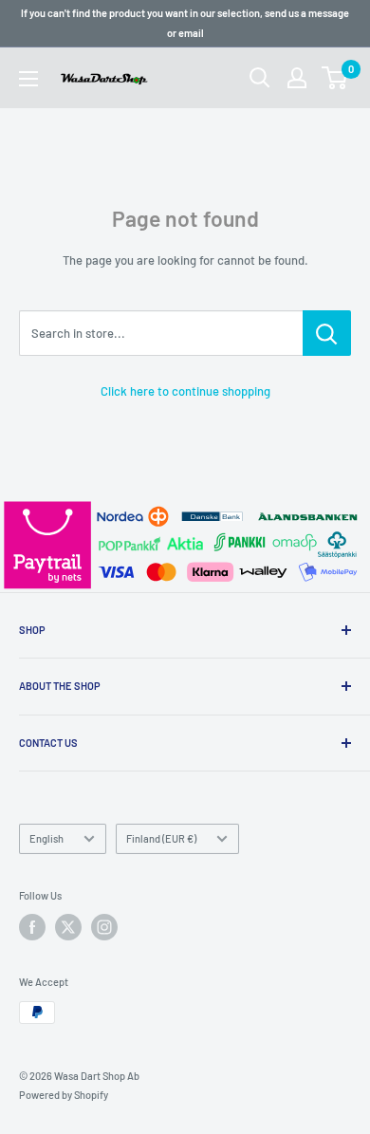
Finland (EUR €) (161, 838)
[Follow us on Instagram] (104, 927)
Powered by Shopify (63, 1094)
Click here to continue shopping (185, 391)
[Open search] (260, 77)
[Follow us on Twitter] (68, 927)
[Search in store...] (327, 333)
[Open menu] (28, 78)
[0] (335, 77)
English (46, 838)
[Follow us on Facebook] (32, 927)
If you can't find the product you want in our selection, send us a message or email (185, 23)
